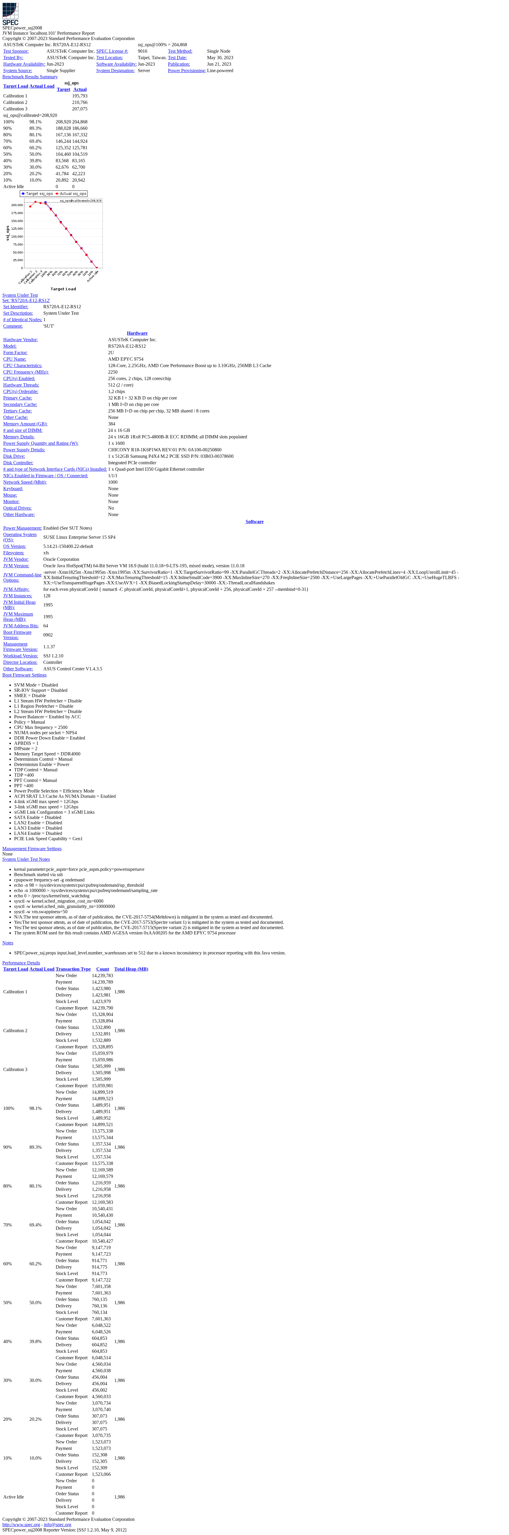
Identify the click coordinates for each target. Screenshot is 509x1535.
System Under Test (20, 295)
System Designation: (115, 70)
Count (102, 969)
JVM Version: (16, 565)
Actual (80, 89)
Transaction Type (73, 969)
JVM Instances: (17, 595)
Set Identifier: (15, 306)
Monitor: (11, 501)
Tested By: (13, 57)
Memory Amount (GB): (25, 423)
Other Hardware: (19, 514)
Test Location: (109, 57)
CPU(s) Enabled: (19, 378)
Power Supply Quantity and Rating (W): (40, 443)
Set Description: (18, 313)
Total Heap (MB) (131, 969)
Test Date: (177, 57)
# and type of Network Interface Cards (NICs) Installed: (55, 469)
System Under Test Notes (26, 859)
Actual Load (41, 86)
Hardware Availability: (24, 64)
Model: (9, 346)
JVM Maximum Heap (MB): (18, 616)
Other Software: (18, 668)
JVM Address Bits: (21, 625)
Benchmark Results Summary (30, 76)
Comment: (13, 326)
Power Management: (22, 528)
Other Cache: (15, 417)
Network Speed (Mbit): (25, 482)
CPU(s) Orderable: (20, 391)
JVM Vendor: (16, 559)
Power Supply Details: (24, 449)
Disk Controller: (18, 462)
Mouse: (10, 495)
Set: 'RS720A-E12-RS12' (26, 300)
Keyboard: (13, 488)
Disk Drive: (14, 456)
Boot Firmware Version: (17, 635)
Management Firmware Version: (20, 646)
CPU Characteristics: (22, 365)
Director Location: (20, 662)
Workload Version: (20, 655)
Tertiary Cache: (17, 410)
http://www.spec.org (21, 1524)
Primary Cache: (17, 397)
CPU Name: (14, 359)
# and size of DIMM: (22, 430)
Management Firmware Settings (32, 848)
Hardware (137, 333)
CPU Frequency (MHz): (26, 371)
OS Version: (14, 546)
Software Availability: (116, 64)
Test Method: (180, 51)
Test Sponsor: (16, 51)
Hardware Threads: (21, 384)
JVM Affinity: (16, 589)
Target (63, 89)
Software (255, 521)
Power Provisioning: (187, 70)
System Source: (17, 70)
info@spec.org (57, 1524)
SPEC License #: (112, 51)
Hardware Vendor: (20, 339)
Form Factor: (15, 352)
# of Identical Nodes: (22, 319)
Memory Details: (18, 436)
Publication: (179, 64)
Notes (7, 942)
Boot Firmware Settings (24, 674)
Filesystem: (13, 552)
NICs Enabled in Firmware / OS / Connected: (45, 475)
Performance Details (21, 962)
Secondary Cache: (20, 404)
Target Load (15, 86)
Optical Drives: (17, 507)
